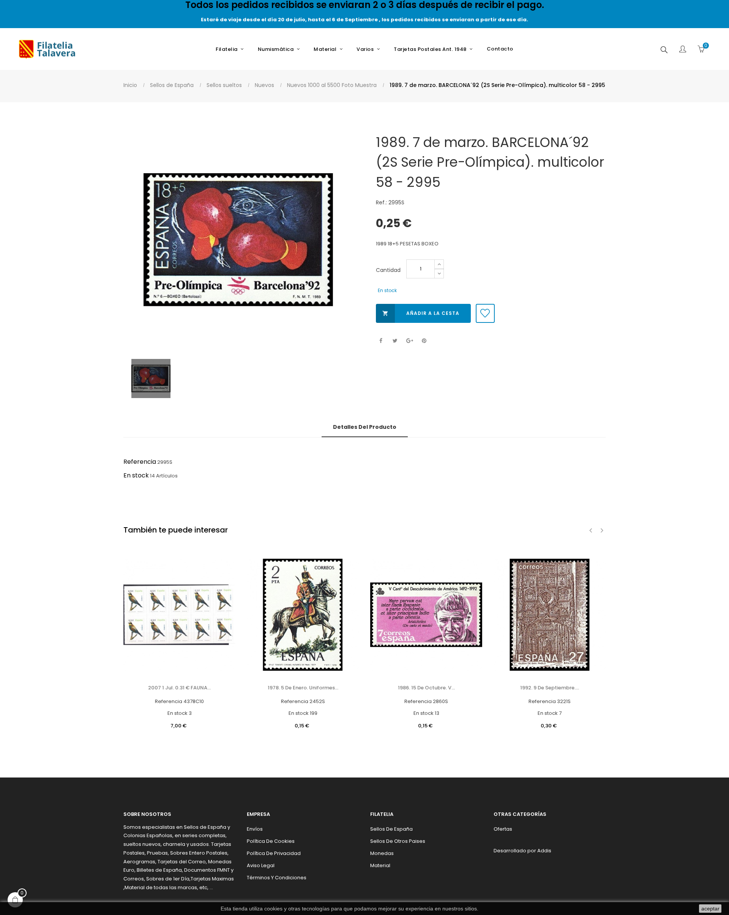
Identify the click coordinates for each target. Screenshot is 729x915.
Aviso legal (261, 865)
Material (380, 865)
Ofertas (503, 829)
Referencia (139, 461)
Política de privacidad (274, 853)
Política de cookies (271, 841)
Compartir (380, 341)
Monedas (382, 853)
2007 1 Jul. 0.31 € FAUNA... (179, 687)
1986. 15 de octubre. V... (426, 687)
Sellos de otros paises (397, 841)
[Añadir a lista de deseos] (485, 313)
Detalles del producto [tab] (364, 427)
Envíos (255, 829)
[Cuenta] (683, 50)
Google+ (409, 341)
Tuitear (395, 341)
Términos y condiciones (276, 877)
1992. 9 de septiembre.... (549, 687)
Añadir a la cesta (420, 313)
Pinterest (424, 341)
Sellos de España (391, 829)
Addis (544, 850)
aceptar (710, 909)
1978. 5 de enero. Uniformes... (303, 687)
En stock (136, 475)
